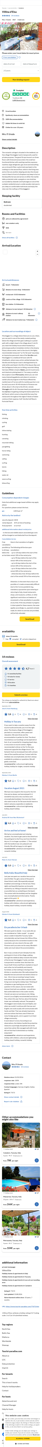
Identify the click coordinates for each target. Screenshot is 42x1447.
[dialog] (23, 1429)
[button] (34, 2)
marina (7, 392)
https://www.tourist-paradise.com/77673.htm (22, 1306)
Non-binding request (21, 79)
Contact (5, 1390)
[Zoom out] (37, 254)
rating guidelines (14, 702)
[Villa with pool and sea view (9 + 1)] (21, 1179)
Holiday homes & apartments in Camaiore (17, 1286)
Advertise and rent (9, 1401)
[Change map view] (5, 252)
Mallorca (5, 1337)
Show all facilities (8, 238)
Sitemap (5, 1345)
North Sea (6, 1329)
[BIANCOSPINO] (21, 1222)
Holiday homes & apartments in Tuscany (16, 1277)
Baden (22, 370)
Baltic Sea (6, 1333)
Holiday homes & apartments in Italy (15, 1273)
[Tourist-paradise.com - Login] (30, 2)
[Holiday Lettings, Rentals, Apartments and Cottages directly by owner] (3, 2)
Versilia (30, 355)
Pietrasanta (19, 375)
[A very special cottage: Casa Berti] (21, 1135)
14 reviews (15, 16)
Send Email (29, 619)
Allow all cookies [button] (23, 1438)
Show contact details (9, 139)
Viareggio (5, 389)
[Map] (21, 262)
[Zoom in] (37, 251)
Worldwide (6, 1341)
